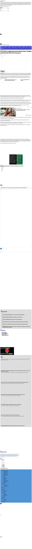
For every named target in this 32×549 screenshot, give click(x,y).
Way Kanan (4, 482)
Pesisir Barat (5, 478)
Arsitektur (4, 493)
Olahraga (3, 466)
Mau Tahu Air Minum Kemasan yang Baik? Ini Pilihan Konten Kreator (10, 80)
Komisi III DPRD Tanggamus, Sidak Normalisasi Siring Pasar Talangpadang (11, 404)
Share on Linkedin (13, 143)
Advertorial (4, 499)
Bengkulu (4, 484)
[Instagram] (3, 71)
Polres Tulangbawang (5, 333)
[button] (8, 8)
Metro (4, 476)
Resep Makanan (5, 495)
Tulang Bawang (5, 480)
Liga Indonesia (5, 490)
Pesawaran (4, 477)
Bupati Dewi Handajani (5, 335)
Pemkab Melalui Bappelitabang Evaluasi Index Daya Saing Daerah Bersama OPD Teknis (13, 425)
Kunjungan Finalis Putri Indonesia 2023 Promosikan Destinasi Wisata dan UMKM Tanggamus (14, 187)
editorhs (1, 54)
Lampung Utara (5, 473)
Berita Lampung (4, 332)
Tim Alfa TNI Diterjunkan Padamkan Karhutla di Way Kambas (8, 2)
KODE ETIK (3, 462)
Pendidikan (3, 497)
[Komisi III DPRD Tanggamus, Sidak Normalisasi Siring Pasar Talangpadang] (16, 399)
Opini (2, 498)
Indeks (1, 7)
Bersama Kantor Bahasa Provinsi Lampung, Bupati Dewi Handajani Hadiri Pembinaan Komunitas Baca (15, 382)
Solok (5, 486)
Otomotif (4, 494)
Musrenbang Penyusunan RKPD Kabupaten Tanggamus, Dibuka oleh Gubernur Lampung (13, 394)
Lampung (3, 464)
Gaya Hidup (3, 492)
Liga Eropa (4, 491)
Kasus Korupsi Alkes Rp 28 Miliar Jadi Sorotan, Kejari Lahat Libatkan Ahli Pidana (13, 314)
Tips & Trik (3, 501)
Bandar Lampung (5, 471)
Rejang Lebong (7, 485)
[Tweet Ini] (2, 169)
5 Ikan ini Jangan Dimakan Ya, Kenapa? (25, 80)
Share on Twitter (8, 143)
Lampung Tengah (5, 474)
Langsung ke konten (3, 0)
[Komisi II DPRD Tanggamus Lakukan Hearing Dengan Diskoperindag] (16, 410)
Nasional (3, 465)
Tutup (1, 536)
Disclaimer (3, 463)
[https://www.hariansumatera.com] (4, 6)
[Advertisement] (7, 22)
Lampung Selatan (5, 475)
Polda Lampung (4, 334)
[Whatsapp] (0, 71)
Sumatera (3, 483)
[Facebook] (4, 71)
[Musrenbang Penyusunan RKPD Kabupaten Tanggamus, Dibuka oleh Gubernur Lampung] (16, 388)
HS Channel (2, 48)
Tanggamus (4, 479)
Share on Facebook (3, 143)
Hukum (4, 488)
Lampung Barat (5, 472)
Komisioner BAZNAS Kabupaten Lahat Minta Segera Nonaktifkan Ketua (12, 319)
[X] (2, 71)
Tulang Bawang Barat (6, 481)
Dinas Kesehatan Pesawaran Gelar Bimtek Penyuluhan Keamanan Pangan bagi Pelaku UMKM (15, 321)
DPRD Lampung (5, 470)
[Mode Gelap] (0, 9)
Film (4, 496)
